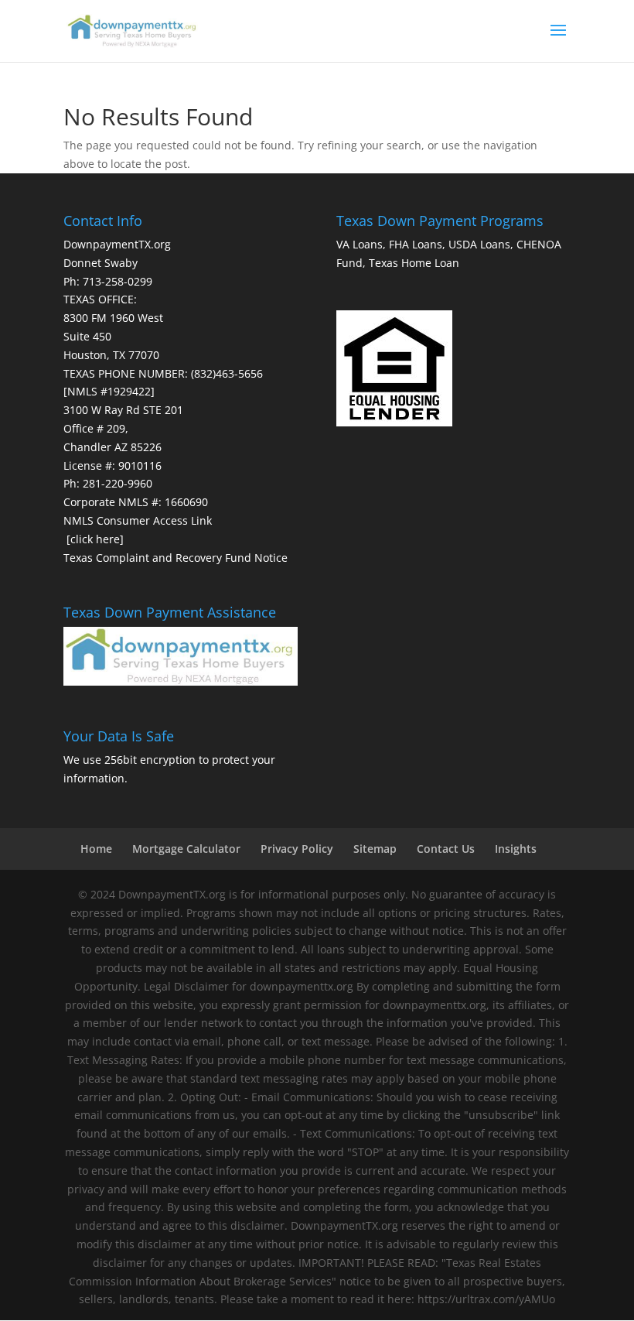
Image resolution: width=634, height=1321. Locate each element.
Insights (516, 848)
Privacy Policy (297, 848)
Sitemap (375, 848)
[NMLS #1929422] (109, 391)
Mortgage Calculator (186, 848)
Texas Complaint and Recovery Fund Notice (175, 557)
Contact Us (446, 848)
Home (96, 848)
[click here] (95, 539)
